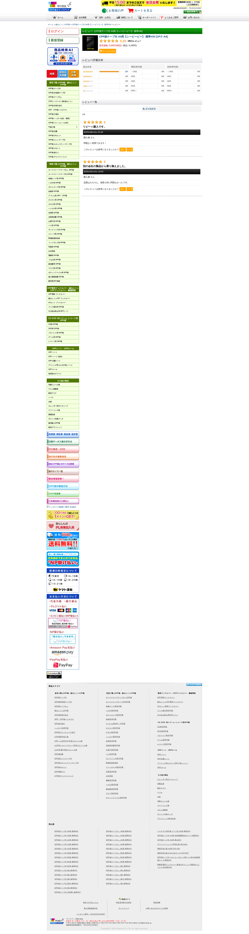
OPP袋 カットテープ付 (56, 140)
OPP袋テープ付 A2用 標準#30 (66, 849)
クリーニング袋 (54, 410)
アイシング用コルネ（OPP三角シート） (172, 763)
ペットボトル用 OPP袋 (56, 243)
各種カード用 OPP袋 (56, 178)
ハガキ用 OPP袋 (54, 183)
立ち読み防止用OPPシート (167, 715)
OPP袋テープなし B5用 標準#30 (119, 853)
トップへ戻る (194, 684)
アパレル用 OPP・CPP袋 (57, 196)
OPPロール (161, 767)
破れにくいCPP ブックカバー (59, 298)
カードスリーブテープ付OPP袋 (118, 702)
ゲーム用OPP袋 (163, 740)
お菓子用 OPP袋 (54, 221)
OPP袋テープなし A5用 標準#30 (119, 835)
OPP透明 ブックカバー (56, 294)
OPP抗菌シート (163, 759)
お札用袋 (51, 251)
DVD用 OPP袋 (53, 328)
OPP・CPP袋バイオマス (64, 719)
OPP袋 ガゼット (54, 148)
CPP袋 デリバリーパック (57, 157)
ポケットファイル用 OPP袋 (58, 272)
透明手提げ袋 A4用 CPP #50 (168, 849)
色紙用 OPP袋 (53, 191)
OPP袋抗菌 (58, 754)
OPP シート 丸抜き (55, 356)
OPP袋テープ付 (60, 697)
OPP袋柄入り (59, 772)
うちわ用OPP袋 (112, 785)
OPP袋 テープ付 (54, 88)
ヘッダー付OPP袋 (61, 728)
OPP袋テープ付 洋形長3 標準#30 (67, 892)
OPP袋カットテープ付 (63, 758)
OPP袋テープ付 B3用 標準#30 (66, 866)
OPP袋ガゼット (60, 767)
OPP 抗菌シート (54, 361)
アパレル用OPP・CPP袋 (115, 724)
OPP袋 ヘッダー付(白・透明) (58, 118)
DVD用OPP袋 (162, 731)
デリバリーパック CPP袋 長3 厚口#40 (172, 844)
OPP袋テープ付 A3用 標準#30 (66, 844)
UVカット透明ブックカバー (168, 706)
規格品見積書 (62, 74)
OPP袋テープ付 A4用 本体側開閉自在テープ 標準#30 (178, 835)
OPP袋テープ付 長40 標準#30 (66, 883)
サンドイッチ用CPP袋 (114, 758)
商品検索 (156, 902)
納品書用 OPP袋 (54, 264)
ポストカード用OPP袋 (114, 715)
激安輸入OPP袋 (54, 423)
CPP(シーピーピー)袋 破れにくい (60, 101)
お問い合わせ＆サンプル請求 (157, 908)
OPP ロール (52, 369)
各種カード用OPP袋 (114, 706)
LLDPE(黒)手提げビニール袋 (65, 750)
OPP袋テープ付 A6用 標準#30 (66, 831)
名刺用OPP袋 (111, 741)
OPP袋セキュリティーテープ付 (66, 763)
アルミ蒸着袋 (53, 389)
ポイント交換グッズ (55, 419)
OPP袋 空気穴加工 (55, 106)
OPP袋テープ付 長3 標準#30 (65, 888)
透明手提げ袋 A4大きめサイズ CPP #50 (173, 853)
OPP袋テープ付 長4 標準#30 (65, 879)
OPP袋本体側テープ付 (63, 702)
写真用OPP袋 (111, 772)
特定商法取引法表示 (124, 902)
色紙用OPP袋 (111, 719)
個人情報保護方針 (91, 908)
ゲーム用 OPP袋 (54, 337)
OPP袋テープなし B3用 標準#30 (119, 862)
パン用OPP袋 (111, 754)
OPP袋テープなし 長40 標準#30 (119, 879)
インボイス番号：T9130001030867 (91, 914)
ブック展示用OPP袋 (165, 710)
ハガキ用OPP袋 (112, 710)
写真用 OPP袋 (53, 247)
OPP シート (52, 352)
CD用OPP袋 (162, 727)
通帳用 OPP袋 (53, 255)
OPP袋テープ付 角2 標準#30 (65, 875)
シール (50, 397)
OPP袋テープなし (61, 706)
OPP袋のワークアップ (60, 8)
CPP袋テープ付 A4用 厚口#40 (169, 840)
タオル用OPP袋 (112, 732)
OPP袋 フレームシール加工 (58, 123)
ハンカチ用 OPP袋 (55, 208)
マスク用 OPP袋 (54, 268)
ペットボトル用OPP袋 (114, 767)
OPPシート (161, 754)
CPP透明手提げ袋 (61, 737)
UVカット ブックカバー (57, 303)
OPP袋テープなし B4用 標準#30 (119, 857)
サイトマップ (124, 908)
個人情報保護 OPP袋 (56, 277)
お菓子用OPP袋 (112, 750)
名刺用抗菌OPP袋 (113, 745)
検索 (52, 73)
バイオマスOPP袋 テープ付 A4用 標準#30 (173, 831)
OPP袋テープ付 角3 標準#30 (65, 870)
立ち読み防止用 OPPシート (58, 311)
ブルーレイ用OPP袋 (165, 735)
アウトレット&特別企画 (166, 819)
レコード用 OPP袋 (55, 341)
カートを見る (143, 10)
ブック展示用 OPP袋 (56, 307)
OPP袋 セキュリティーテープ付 (60, 144)
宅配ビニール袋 (54, 385)
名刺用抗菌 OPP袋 (55, 217)
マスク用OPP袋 (112, 793)
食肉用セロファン (54, 374)
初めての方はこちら (91, 902)
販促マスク (52, 393)
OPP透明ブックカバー (166, 697)
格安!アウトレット (55, 427)
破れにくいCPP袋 (61, 710)
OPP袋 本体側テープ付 (56, 93)
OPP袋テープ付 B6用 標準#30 (66, 853)
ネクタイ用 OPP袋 (55, 200)
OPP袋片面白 (59, 724)
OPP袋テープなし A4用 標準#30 (119, 840)
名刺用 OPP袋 (53, 213)
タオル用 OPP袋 (54, 204)
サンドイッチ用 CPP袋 (56, 230)
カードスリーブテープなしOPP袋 (119, 697)
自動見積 (73, 74)
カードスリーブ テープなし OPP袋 (61, 170)
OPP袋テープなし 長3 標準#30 (118, 883)
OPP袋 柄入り (53, 153)
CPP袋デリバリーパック (64, 776)
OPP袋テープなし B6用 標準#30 (119, 849)
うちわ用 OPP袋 (54, 260)
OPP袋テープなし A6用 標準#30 (119, 831)
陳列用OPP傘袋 (54, 281)
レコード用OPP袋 (164, 744)
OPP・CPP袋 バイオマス (57, 110)
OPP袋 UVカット (54, 136)
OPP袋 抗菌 (52, 131)
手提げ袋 (63, 127)
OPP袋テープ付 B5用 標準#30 (66, 857)
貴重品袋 (51, 414)
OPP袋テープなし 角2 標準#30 (118, 870)
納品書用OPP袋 (112, 789)
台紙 (50, 402)
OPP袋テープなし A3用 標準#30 (119, 844)
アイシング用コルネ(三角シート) (60, 365)
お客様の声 (116, 10)
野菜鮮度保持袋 (54, 238)
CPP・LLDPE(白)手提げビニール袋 (68, 741)
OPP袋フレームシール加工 (64, 732)
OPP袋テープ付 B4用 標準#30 (66, 862)
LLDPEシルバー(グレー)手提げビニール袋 (70, 745)
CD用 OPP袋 (53, 324)
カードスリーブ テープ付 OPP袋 (60, 174)
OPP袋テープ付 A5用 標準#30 (66, 835)
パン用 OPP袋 (53, 225)
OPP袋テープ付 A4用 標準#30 (66, 840)
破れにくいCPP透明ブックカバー (170, 702)
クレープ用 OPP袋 (55, 234)
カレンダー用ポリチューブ (58, 406)
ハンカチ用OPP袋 (113, 737)
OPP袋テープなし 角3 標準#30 (118, 866)
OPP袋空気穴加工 (61, 715)
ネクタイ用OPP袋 (113, 728)
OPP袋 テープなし (55, 97)
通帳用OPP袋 (111, 780)
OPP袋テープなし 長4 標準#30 (118, 875)
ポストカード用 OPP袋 (56, 187)
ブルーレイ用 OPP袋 (56, 333)
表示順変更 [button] (150, 109)
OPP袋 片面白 (53, 114)
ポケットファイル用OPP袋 (116, 798)
